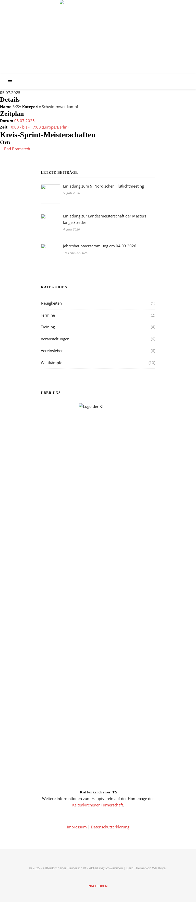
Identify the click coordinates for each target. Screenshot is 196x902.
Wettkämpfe (51, 362)
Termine (48, 315)
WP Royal (159, 868)
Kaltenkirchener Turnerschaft (97, 804)
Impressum (77, 826)
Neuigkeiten (51, 303)
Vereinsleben (52, 350)
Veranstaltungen (55, 338)
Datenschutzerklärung (110, 826)
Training (48, 326)
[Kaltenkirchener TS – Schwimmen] (98, 32)
